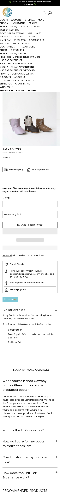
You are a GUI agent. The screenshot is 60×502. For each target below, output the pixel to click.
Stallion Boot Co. (9, 30)
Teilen (10, 299)
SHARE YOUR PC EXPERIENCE (15, 83)
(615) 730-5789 (20, 276)
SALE (29, 33)
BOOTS (4, 19)
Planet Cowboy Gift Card (14, 53)
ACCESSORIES (36, 40)
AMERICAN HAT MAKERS (13, 40)
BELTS (16, 43)
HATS (38, 33)
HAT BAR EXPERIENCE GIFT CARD (17, 70)
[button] (30, 231)
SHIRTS (3, 50)
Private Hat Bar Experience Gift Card (20, 56)
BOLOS (25, 43)
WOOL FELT (6, 36)
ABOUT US (19, 77)
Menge (6, 197)
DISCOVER (5, 77)
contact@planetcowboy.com (25, 274)
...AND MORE (28, 46)
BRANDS (33, 23)
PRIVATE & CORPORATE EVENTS (17, 73)
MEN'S (41, 19)
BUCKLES (4, 43)
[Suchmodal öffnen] (44, 12)
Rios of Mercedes (30, 26)
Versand (7, 255)
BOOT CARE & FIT (9, 46)
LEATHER (31, 36)
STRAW (19, 36)
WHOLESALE (6, 87)
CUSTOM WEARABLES (11, 80)
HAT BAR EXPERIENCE (11, 60)
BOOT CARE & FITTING (12, 33)
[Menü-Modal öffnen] (56, 12)
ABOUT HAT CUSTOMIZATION (16, 63)
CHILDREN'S (19, 23)
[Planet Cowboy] (7, 12)
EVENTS (30, 80)
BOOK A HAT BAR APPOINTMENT (17, 67)
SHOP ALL (30, 19)
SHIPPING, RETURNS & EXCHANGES (18, 90)
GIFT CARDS (17, 50)
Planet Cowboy (8, 26)
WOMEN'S (16, 19)
